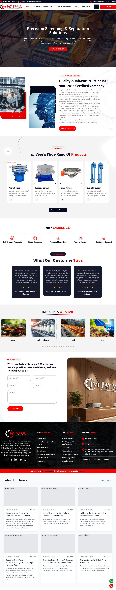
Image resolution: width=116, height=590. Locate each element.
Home (28, 7)
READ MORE (17, 200)
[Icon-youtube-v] (20, 459)
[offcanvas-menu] (96, 7)
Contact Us (86, 7)
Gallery (76, 7)
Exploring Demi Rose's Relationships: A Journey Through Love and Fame (19, 562)
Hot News (33, 509)
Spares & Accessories (63, 7)
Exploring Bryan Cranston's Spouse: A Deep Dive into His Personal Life (58, 561)
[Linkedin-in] (16, 459)
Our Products (47, 7)
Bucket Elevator (94, 188)
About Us (37, 7)
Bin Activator (66, 188)
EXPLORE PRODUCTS (68, 128)
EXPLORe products (57, 49)
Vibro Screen (14, 188)
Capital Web (82, 471)
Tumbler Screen (42, 188)
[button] (42, 346)
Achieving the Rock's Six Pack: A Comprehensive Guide (93, 514)
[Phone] (111, 586)
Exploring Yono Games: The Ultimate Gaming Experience (18, 514)
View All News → (106, 481)
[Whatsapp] (25, 459)
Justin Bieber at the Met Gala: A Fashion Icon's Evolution (56, 514)
